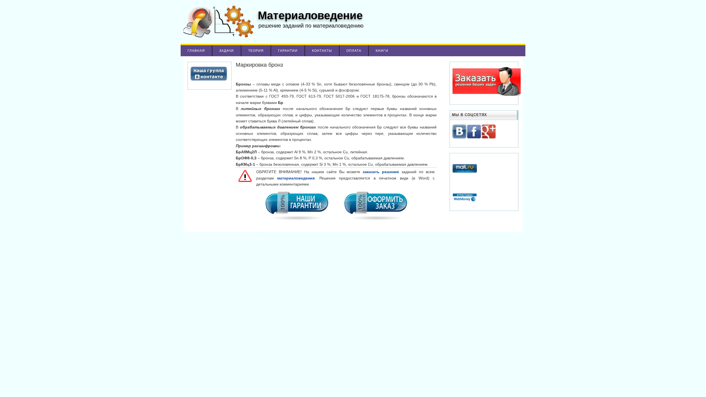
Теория (256, 51)
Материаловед (253, 238)
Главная (196, 51)
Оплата (353, 51)
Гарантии (288, 51)
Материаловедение (208, 238)
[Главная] (219, 36)
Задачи (226, 51)
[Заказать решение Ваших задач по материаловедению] (487, 94)
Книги (382, 51)
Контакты (322, 51)
